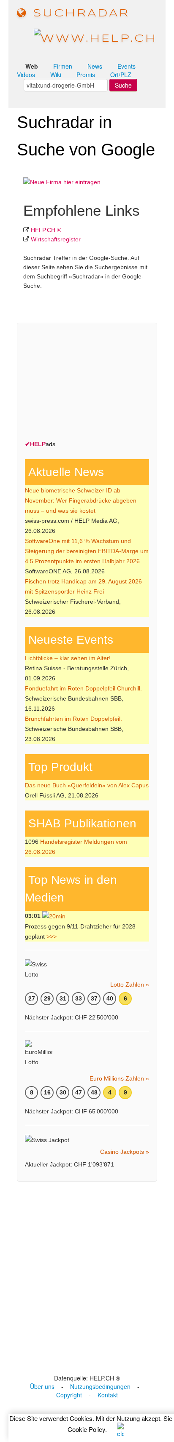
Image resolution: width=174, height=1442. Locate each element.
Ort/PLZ (120, 74)
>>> (51, 936)
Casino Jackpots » (124, 1151)
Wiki (55, 74)
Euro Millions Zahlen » (119, 1078)
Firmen (62, 66)
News (94, 66)
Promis (85, 74)
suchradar (78, 13)
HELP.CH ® (46, 230)
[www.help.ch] (95, 38)
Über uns (42, 1386)
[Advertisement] (88, 383)
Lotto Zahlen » (129, 984)
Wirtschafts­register (56, 239)
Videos (26, 74)
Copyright (69, 1395)
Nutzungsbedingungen (100, 1386)
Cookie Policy (86, 1429)
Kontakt (108, 1395)
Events (126, 66)
